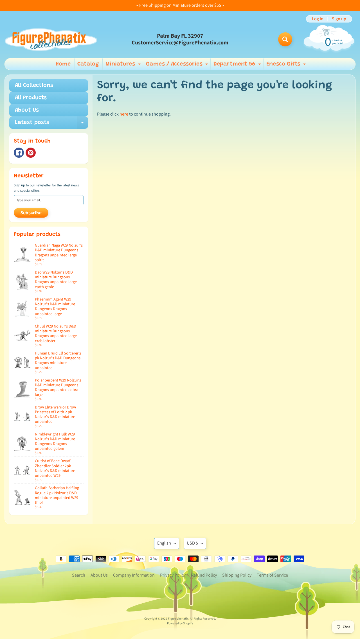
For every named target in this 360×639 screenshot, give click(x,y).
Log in (317, 19)
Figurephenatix (178, 619)
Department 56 (237, 65)
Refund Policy (204, 575)
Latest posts (51, 124)
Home (63, 64)
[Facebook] (19, 153)
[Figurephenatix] (50, 39)
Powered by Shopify (180, 623)
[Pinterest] (31, 153)
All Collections (34, 85)
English (164, 543)
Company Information (134, 575)
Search (78, 575)
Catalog (88, 64)
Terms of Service (272, 575)
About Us (27, 110)
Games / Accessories (178, 65)
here (124, 114)
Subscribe (31, 213)
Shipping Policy (236, 575)
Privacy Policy (173, 575)
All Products (31, 98)
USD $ (192, 543)
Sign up (339, 19)
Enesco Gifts (286, 65)
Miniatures (123, 65)
